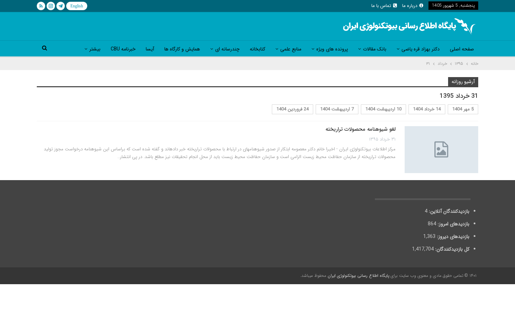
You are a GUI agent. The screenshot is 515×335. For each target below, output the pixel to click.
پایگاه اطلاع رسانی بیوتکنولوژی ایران (358, 275)
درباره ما (409, 5)
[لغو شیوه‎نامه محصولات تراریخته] (441, 149)
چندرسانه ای (227, 49)
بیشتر (95, 49)
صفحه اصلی (462, 49)
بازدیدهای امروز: (452, 224)
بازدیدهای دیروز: (452, 236)
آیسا (150, 49)
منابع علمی (290, 49)
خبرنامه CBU (123, 49)
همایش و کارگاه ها (182, 49)
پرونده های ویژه (332, 49)
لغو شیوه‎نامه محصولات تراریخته (360, 129)
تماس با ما (381, 5)
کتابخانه (257, 49)
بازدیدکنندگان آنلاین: (448, 211)
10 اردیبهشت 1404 (383, 109)
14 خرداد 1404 (427, 109)
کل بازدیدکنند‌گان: (451, 249)
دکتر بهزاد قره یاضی (420, 49)
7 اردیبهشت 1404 (337, 109)
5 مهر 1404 (463, 109)
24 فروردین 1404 (292, 109)
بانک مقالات (374, 49)
